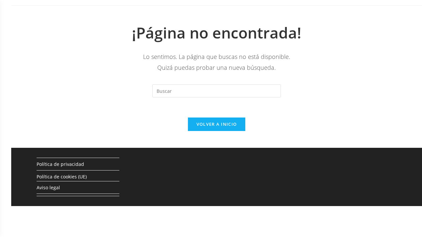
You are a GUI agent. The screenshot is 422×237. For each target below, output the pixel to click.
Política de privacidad (60, 164)
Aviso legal (48, 187)
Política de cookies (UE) (62, 176)
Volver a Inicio (216, 124)
